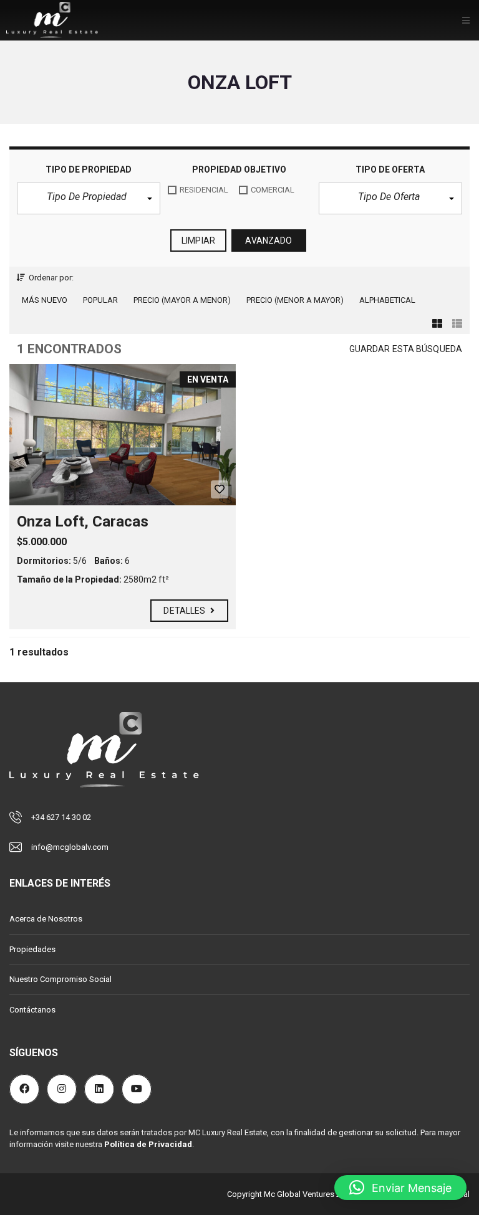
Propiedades (32, 949)
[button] (88, 198)
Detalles (185, 611)
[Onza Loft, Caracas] (122, 434)
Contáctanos (32, 1009)
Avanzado (268, 240)
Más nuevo (44, 300)
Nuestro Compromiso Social (60, 979)
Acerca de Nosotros (45, 918)
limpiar (198, 240)
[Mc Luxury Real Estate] (52, 20)
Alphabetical (387, 300)
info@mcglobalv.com (70, 847)
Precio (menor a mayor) (295, 300)
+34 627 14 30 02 (61, 817)
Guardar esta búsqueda (405, 349)
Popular (100, 300)
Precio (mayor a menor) (182, 300)
